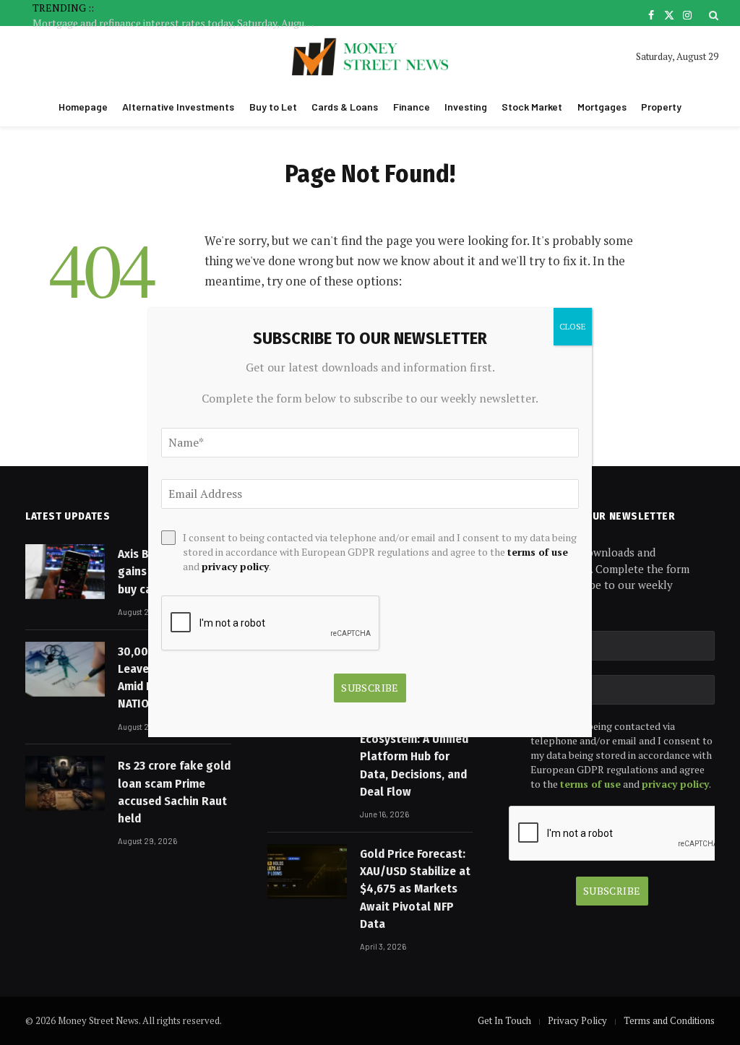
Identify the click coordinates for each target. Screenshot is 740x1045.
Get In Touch (504, 1020)
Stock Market (532, 106)
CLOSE (572, 326)
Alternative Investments (178, 106)
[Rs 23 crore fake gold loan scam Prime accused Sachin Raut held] (65, 783)
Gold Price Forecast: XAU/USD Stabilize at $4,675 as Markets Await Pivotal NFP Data (415, 889)
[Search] (712, 15)
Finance (411, 106)
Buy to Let (273, 106)
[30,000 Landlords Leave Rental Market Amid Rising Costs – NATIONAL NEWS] (65, 669)
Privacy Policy (577, 1020)
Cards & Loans (344, 106)
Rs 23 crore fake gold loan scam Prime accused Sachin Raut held (174, 792)
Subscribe (612, 891)
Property (661, 106)
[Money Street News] (370, 56)
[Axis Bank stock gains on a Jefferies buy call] (65, 571)
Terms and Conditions (669, 1020)
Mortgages (602, 106)
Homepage (83, 106)
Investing (465, 106)
